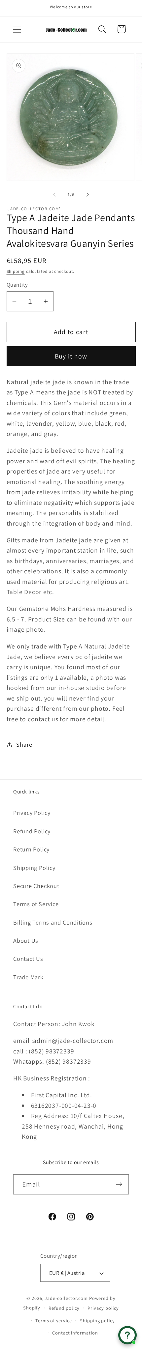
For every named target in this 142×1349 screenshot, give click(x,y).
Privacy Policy (32, 813)
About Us (25, 940)
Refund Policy (32, 831)
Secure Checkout (36, 886)
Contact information (75, 1333)
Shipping (16, 271)
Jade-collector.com (66, 1298)
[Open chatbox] (127, 1335)
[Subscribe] (119, 1184)
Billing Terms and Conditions (52, 922)
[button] (17, 29)
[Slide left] (54, 194)
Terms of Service (35, 904)
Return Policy (31, 849)
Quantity (17, 284)
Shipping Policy (34, 868)
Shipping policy (97, 1320)
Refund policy (64, 1308)
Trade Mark (28, 977)
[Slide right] (88, 194)
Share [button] (24, 744)
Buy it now (71, 356)
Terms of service (53, 1320)
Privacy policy (103, 1308)
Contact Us (28, 958)
